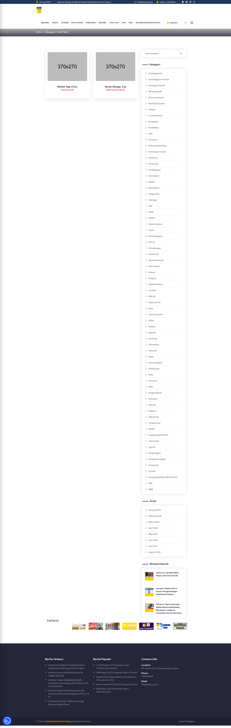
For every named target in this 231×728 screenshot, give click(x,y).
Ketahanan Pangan (157, 459)
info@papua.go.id (145, 2)
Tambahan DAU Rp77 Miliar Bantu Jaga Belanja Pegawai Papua (66, 703)
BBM (150, 489)
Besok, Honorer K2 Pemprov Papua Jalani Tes (117, 684)
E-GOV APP (114, 23)
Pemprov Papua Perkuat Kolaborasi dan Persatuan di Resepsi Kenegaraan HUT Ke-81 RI (68, 693)
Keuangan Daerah (156, 85)
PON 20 (151, 296)
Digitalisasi (153, 417)
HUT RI (151, 242)
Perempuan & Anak (157, 152)
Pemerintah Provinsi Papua (59, 721)
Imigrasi (152, 278)
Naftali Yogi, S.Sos (67, 86)
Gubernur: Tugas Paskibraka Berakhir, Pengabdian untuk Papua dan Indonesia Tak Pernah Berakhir (68, 683)
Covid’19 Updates (187, 721)
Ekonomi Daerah (156, 97)
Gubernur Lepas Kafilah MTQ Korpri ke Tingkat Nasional (65, 674)
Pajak (151, 356)
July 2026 (152, 546)
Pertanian (152, 139)
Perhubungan (154, 248)
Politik (151, 182)
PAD (150, 206)
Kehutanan (153, 254)
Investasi (152, 381)
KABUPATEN (91, 23)
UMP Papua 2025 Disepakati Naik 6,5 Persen (116, 672)
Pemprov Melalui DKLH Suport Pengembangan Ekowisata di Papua (166, 591)
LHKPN (151, 218)
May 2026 (153, 534)
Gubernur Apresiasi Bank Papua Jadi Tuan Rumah (167, 574)
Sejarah (151, 447)
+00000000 (147, 676)
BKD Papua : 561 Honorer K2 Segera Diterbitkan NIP (112, 690)
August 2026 (154, 552)
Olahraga (152, 200)
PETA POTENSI (77, 23)
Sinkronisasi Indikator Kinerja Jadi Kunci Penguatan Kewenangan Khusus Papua (66, 666)
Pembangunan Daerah (158, 79)
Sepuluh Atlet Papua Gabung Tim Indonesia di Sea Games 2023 (116, 678)
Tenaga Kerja (154, 423)
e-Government (155, 115)
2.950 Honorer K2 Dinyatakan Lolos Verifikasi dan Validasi (112, 666)
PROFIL (55, 23)
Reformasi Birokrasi (157, 146)
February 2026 (155, 516)
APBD (151, 212)
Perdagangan (154, 170)
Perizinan (152, 399)
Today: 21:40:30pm (167, 2)
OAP (150, 483)
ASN (150, 133)
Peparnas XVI (154, 302)
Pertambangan (155, 236)
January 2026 (154, 510)
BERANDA (45, 23)
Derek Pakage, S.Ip (115, 86)
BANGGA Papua (155, 284)
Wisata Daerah (155, 91)
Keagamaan (154, 194)
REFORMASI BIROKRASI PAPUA (148, 23)
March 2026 (154, 522)
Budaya (151, 326)
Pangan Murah (155, 393)
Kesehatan (153, 121)
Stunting (152, 338)
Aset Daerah (154, 266)
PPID (124, 23)
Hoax (150, 308)
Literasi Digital (155, 362)
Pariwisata (153, 164)
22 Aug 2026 (45, 2)
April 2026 (153, 528)
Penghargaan (154, 453)
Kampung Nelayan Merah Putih (162, 477)
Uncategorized (155, 73)
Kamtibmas (153, 188)
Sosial (151, 230)
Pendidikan (153, 127)
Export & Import (155, 314)
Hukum (151, 272)
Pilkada (151, 109)
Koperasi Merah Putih (158, 435)
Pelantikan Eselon (156, 103)
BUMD (151, 429)
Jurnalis (152, 471)
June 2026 (153, 540)
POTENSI (64, 23)
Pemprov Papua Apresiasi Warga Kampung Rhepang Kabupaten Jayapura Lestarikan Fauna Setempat (169, 608)
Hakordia (152, 350)
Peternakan (153, 176)
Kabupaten (50, 32)
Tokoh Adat (153, 441)
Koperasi (152, 411)
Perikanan (153, 158)
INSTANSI (102, 23)
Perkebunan (154, 368)
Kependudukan (155, 224)
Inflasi (151, 320)
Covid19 (152, 290)
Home (39, 32)
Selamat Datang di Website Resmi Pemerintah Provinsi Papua (84, 2)
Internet (152, 405)
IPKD (131, 23)
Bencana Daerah (155, 260)
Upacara (152, 332)
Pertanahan (153, 344)
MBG (150, 387)
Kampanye (153, 465)
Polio (150, 375)
